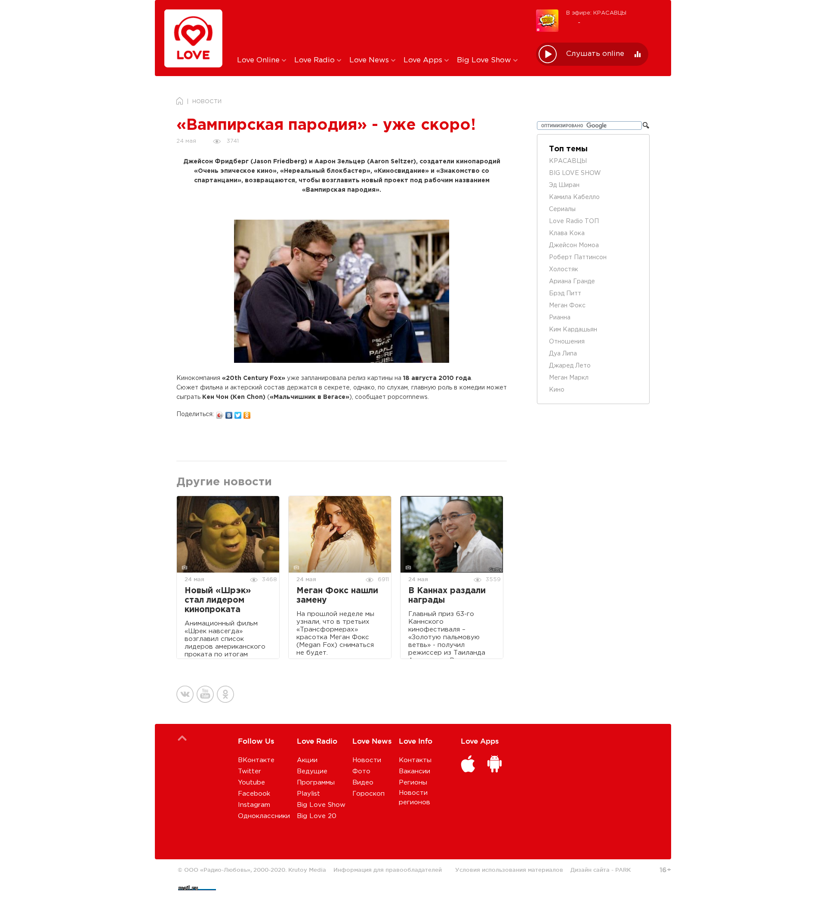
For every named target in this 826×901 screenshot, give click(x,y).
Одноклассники (264, 816)
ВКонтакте (256, 760)
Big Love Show (485, 60)
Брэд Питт (565, 293)
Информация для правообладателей (387, 870)
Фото (361, 771)
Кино (556, 389)
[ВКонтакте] (229, 413)
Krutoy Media (307, 870)
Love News (370, 60)
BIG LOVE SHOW (575, 173)
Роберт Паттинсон (578, 257)
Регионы (413, 782)
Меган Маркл (569, 377)
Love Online (259, 60)
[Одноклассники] (247, 413)
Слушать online (595, 54)
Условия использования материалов (509, 870)
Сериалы (562, 209)
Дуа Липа (563, 353)
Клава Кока (567, 233)
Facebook (254, 794)
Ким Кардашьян (573, 329)
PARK (623, 870)
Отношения (567, 341)
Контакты (415, 760)
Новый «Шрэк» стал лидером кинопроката (218, 600)
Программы (316, 782)
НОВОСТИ (207, 101)
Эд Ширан (564, 185)
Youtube (251, 782)
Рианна (559, 317)
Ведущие (312, 771)
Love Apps (424, 60)
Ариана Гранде (572, 281)
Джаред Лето (570, 365)
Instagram (254, 805)
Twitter (249, 771)
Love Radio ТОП (574, 221)
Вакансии (414, 771)
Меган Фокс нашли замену (337, 595)
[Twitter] (238, 413)
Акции (307, 760)
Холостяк (563, 269)
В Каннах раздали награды (447, 595)
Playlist (308, 794)
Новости (366, 760)
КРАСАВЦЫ (568, 161)
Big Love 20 (316, 816)
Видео (362, 782)
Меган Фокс (567, 305)
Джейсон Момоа (574, 245)
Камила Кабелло (574, 197)
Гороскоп (368, 794)
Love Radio (315, 60)
